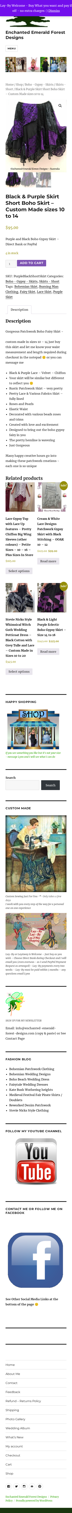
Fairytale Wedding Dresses (28, 1084)
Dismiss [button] (54, 11)
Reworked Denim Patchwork (30, 1105)
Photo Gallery (15, 1419)
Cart (9, 1464)
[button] (60, 105)
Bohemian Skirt (25, 286)
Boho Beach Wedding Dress (29, 1079)
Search (11, 778)
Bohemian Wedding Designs (30, 1074)
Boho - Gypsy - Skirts (39, 84)
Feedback (13, 1392)
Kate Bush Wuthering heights (31, 1090)
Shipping (12, 1410)
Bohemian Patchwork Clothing (31, 1069)
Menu (12, 48)
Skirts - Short (49, 281)
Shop (19, 84)
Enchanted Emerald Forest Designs (26, 1496)
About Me (13, 1374)
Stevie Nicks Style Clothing (29, 1110)
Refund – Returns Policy (23, 1401)
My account (14, 1446)
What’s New (14, 1437)
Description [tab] (19, 309)
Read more (48, 561)
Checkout (13, 1455)
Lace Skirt (44, 292)
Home (10, 84)
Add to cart (31, 263)
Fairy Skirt (27, 292)
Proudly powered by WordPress (34, 1500)
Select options (19, 571)
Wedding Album (18, 1428)
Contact (12, 1383)
